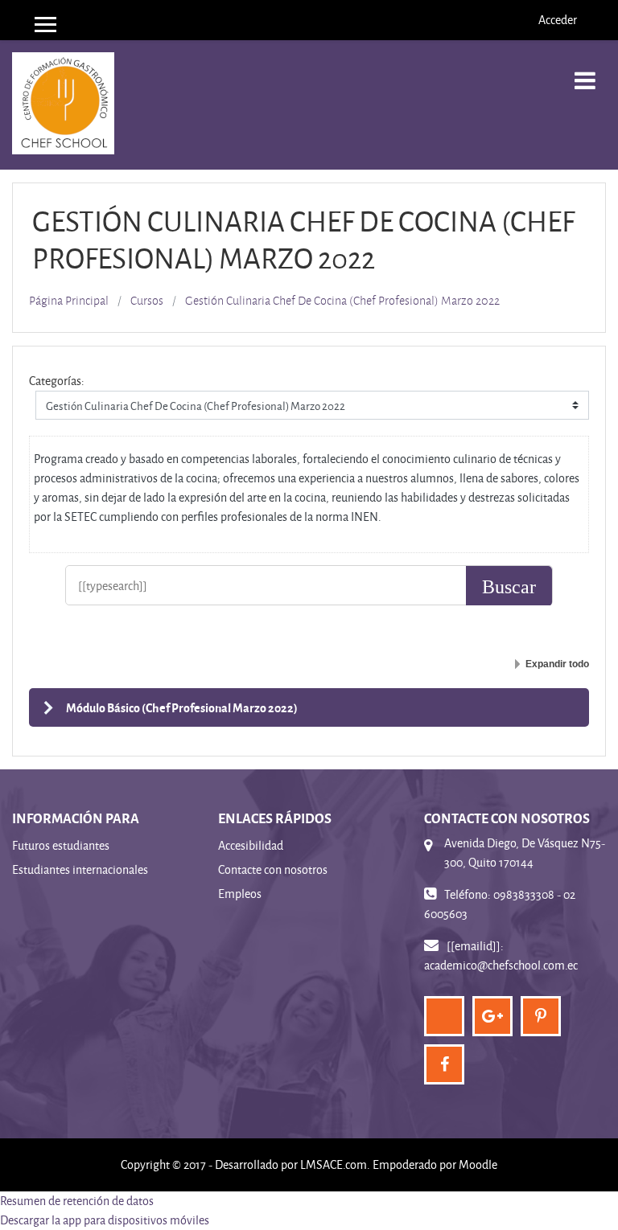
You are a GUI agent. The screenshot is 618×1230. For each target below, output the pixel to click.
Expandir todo (557, 664)
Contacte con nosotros (273, 869)
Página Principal (69, 301)
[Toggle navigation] (585, 71)
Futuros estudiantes (60, 845)
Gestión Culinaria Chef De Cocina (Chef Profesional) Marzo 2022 (342, 301)
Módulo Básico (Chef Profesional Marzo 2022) (182, 707)
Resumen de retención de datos (77, 1200)
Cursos (146, 301)
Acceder (557, 19)
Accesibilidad (250, 845)
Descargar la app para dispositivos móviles (104, 1220)
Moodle (478, 1164)
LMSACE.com (333, 1164)
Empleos (240, 893)
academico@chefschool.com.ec (501, 965)
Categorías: (56, 380)
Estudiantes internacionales (80, 869)
